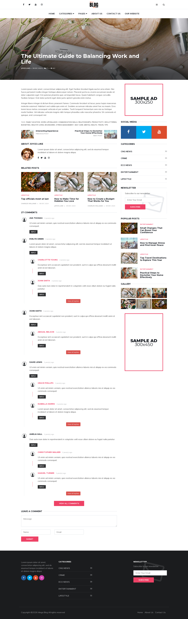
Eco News (144, 165)
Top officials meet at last (35, 199)
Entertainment (144, 172)
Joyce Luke (25, 68)
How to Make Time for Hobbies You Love (66, 200)
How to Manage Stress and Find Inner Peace (152, 244)
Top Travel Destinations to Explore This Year (153, 259)
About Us (96, 13)
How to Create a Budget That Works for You (101, 200)
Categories (65, 13)
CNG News (144, 151)
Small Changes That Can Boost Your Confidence (151, 230)
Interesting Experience (47, 131)
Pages (81, 13)
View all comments (69, 503)
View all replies (73, 301)
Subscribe (135, 207)
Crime (144, 158)
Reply (33, 232)
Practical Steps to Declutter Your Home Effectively (88, 132)
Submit (29, 539)
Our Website (132, 13)
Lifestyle (25, 50)
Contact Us (113, 13)
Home (52, 13)
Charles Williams (28, 203)
